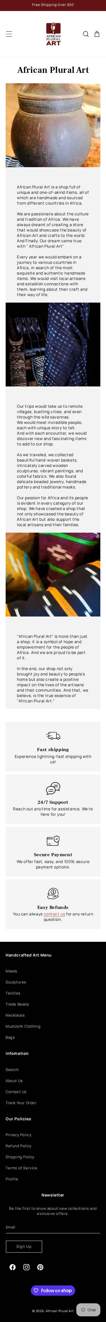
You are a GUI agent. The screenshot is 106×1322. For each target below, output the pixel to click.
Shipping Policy (20, 1156)
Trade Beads (17, 1004)
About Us (14, 1080)
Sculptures (16, 982)
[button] (9, 34)
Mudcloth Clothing (23, 1026)
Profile (12, 1178)
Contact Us (16, 1091)
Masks (11, 971)
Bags (10, 1037)
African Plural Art (60, 1311)
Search (12, 1069)
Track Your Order (21, 1102)
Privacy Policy (18, 1134)
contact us (54, 914)
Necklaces (15, 1015)
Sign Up (24, 1246)
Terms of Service (22, 1167)
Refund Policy (19, 1145)
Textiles (13, 993)
